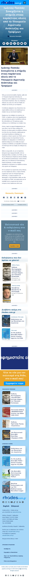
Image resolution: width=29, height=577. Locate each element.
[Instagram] (6, 502)
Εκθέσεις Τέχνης (15, 265)
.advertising (23, 568)
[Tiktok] (14, 502)
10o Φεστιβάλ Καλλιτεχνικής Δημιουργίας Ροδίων (16, 473)
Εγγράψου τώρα (14, 246)
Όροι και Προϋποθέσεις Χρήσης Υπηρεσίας (13, 556)
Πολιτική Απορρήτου (10, 561)
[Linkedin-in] (20, 502)
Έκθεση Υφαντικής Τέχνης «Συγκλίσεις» (17, 424)
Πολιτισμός (20, 317)
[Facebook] (3, 502)
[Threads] (17, 502)
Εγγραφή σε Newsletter (11, 552)
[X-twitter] (9, 502)
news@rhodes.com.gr (14, 531)
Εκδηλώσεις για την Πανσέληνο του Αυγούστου (17, 321)
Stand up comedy (16, 285)
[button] (24, 3)
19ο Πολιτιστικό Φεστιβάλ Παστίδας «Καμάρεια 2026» (17, 435)
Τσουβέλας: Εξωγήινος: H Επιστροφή (16, 289)
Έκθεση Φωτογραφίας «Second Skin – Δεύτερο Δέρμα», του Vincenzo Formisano (17, 271)
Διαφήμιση (7, 548)
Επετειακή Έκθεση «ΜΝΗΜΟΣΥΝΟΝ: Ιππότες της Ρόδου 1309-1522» (17, 412)
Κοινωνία (12, 36)
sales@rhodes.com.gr (8, 535)
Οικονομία (18, 36)
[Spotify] (23, 502)
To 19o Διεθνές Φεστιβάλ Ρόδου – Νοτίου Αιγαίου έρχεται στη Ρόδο (17, 335)
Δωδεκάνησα (14, 317)
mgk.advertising (17, 512)
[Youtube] (12, 502)
